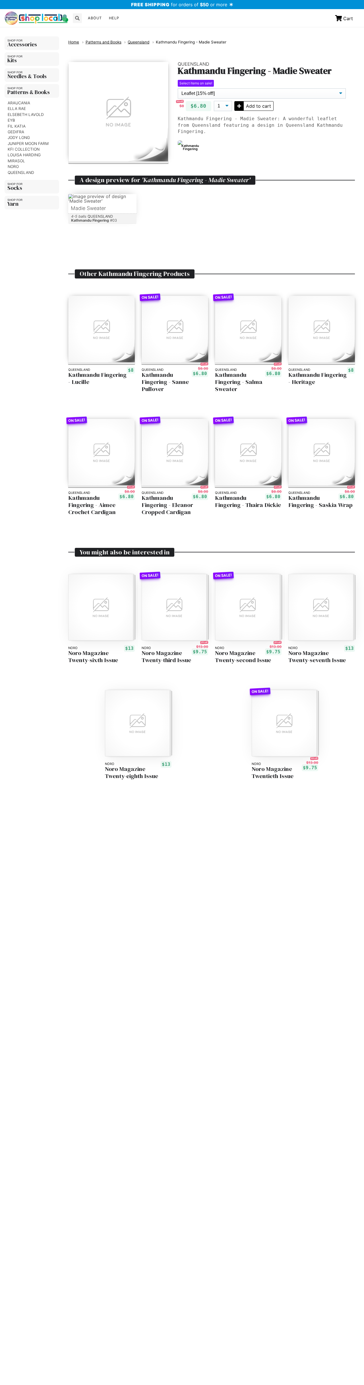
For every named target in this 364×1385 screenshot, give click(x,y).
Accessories (22, 44)
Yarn (12, 203)
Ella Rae (17, 108)
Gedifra (16, 132)
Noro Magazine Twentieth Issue (272, 773)
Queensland (21, 172)
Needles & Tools (27, 76)
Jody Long (19, 137)
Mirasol (16, 161)
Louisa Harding (24, 155)
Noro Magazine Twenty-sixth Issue (93, 657)
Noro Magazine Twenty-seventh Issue (317, 657)
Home (73, 42)
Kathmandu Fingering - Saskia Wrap (320, 501)
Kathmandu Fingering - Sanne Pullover (165, 382)
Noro (13, 166)
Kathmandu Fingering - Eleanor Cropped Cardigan (167, 505)
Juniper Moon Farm (28, 143)
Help (114, 18)
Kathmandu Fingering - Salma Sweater (238, 382)
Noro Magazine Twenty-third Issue (166, 657)
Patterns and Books (103, 42)
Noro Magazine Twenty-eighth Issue (131, 773)
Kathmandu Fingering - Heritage (317, 378)
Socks (14, 188)
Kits (12, 60)
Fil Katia (17, 126)
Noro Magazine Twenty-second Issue (243, 657)
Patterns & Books (28, 92)
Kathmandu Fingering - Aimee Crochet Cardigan (92, 505)
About (95, 18)
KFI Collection (24, 149)
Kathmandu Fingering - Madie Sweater (191, 42)
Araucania (19, 103)
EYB (11, 120)
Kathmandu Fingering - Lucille (97, 378)
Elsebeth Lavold (26, 114)
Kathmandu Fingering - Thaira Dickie (248, 501)
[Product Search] (77, 18)
